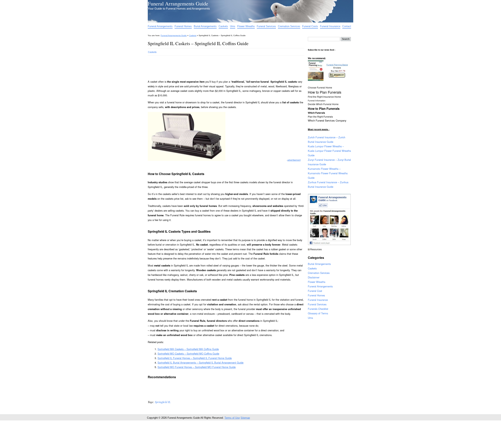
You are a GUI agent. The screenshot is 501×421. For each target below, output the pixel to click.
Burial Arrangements (205, 26)
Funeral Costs (310, 26)
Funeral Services (266, 26)
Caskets (223, 26)
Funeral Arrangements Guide (178, 3)
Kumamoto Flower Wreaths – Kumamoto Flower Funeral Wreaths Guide (328, 173)
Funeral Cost (315, 291)
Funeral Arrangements (160, 26)
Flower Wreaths (246, 26)
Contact (346, 26)
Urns (232, 26)
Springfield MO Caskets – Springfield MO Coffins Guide (188, 353)
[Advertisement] (219, 66)
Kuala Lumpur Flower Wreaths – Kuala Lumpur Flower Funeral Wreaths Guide (329, 150)
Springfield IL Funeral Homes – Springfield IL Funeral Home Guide (195, 358)
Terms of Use (232, 417)
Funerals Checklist (318, 309)
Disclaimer (313, 277)
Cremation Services (289, 26)
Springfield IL (162, 402)
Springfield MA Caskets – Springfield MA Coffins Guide (188, 349)
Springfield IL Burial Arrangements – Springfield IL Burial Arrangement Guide (200, 362)
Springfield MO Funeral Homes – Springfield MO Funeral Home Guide (197, 367)
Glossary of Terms (318, 313)
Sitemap (245, 417)
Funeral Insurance (330, 26)
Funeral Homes (183, 26)
